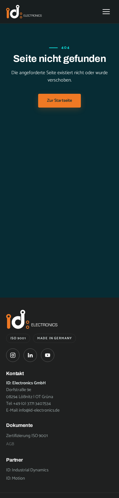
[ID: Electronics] (24, 11)
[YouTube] (47, 355)
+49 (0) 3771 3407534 (32, 403)
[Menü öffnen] (106, 11)
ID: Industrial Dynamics (27, 470)
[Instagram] (13, 355)
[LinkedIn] (30, 355)
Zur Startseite (59, 100)
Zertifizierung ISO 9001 (27, 435)
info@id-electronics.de (39, 410)
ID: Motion (15, 478)
